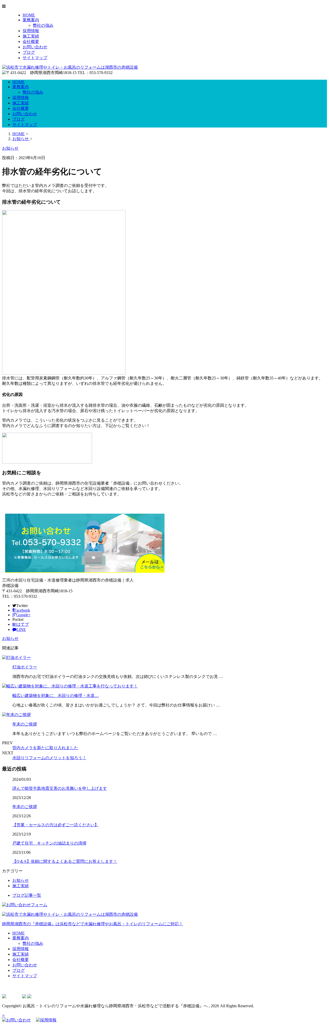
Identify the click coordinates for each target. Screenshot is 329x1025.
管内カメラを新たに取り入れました (45, 748)
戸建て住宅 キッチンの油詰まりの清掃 (49, 843)
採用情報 (31, 31)
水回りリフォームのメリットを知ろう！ (49, 758)
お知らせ (10, 638)
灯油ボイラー (24, 667)
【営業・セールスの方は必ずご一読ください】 (55, 825)
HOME (29, 15)
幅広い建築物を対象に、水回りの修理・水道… (55, 695)
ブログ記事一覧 (26, 895)
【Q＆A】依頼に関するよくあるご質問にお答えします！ (64, 861)
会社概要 (31, 41)
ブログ (29, 52)
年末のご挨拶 (24, 724)
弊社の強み (43, 25)
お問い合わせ (35, 47)
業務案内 (31, 20)
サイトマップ (35, 58)
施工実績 (31, 36)
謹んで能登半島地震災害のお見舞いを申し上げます (59, 788)
